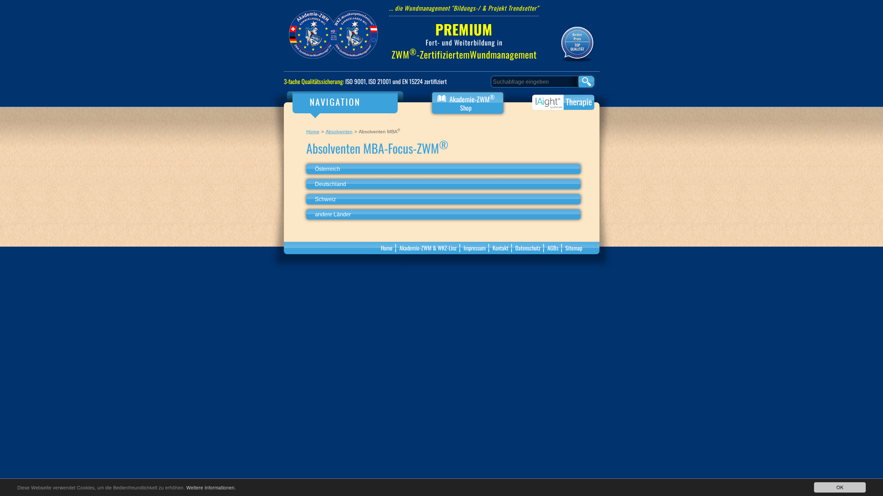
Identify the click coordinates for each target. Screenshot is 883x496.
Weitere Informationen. (211, 487)
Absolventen (339, 131)
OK (839, 487)
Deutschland (330, 184)
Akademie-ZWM (471, 102)
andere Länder (333, 214)
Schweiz (325, 199)
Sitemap (573, 248)
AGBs (552, 248)
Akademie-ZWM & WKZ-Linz (428, 248)
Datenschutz (527, 248)
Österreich (327, 169)
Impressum (475, 248)
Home (312, 131)
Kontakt (500, 248)
